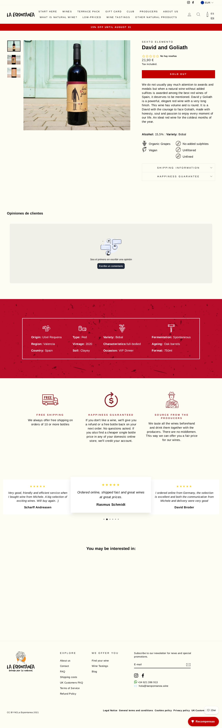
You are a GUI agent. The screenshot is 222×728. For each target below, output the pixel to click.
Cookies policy (163, 710)
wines (67, 11)
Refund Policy (68, 693)
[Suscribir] (188, 665)
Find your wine (100, 660)
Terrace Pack (88, 11)
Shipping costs (68, 677)
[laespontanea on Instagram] (136, 675)
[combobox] (212, 18)
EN (212, 18)
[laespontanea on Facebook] (143, 675)
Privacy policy (181, 710)
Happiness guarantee (178, 176)
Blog (94, 671)
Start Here (48, 11)
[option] (212, 14)
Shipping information (178, 167)
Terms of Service (70, 688)
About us (170, 11)
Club (130, 11)
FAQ (62, 671)
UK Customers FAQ (71, 682)
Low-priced (92, 17)
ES (212, 13)
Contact (64, 666)
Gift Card (113, 11)
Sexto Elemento (157, 42)
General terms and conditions (136, 710)
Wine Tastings (118, 17)
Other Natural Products (156, 17)
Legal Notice (110, 710)
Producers (149, 11)
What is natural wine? (58, 17)
